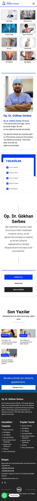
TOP (33, 393)
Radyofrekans (13, 172)
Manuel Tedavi (13, 183)
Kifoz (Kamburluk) (9, 451)
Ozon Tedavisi (13, 167)
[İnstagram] (5, 482)
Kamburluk (27, 48)
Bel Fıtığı (9, 21)
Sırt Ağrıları (9, 62)
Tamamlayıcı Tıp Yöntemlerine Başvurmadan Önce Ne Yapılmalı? (9, 342)
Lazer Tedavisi (13, 178)
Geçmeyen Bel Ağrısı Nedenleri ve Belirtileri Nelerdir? (7, 361)
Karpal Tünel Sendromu (7, 445)
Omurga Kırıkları (8, 437)
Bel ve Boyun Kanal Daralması (9, 441)
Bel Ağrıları (27, 62)
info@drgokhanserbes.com (9, 478)
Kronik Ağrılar (13, 188)
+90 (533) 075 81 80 (7, 468)
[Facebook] (2, 482)
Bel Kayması (28, 21)
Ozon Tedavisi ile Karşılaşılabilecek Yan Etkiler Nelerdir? (26, 342)
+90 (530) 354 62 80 (7, 471)
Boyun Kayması (28, 34)
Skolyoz (9, 48)
